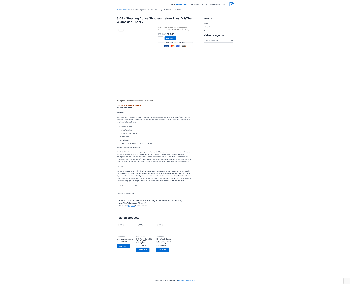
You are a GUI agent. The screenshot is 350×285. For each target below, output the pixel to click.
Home (160, 28)
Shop (203, 4)
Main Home (195, 4)
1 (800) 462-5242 (181, 4)
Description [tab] (121, 101)
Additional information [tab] (135, 101)
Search (206, 23)
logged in (131, 206)
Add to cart (170, 38)
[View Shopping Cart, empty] (231, 4)
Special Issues (167, 28)
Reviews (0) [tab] (149, 101)
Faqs (224, 4)
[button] (206, 4)
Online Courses (215, 4)
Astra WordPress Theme (186, 280)
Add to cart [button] (123, 246)
